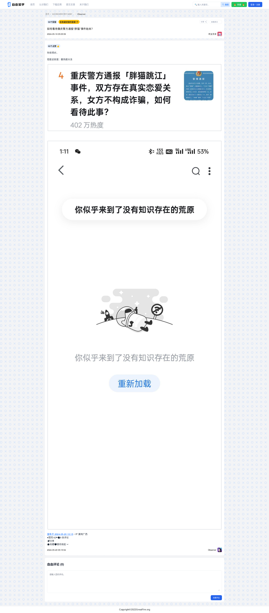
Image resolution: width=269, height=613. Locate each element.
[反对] (56, 537)
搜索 (227, 4)
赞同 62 (52, 537)
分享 (52, 540)
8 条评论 (64, 537)
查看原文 (214, 22)
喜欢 (59, 544)
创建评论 (216, 597)
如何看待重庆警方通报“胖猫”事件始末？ (70, 28)
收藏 (52, 544)
